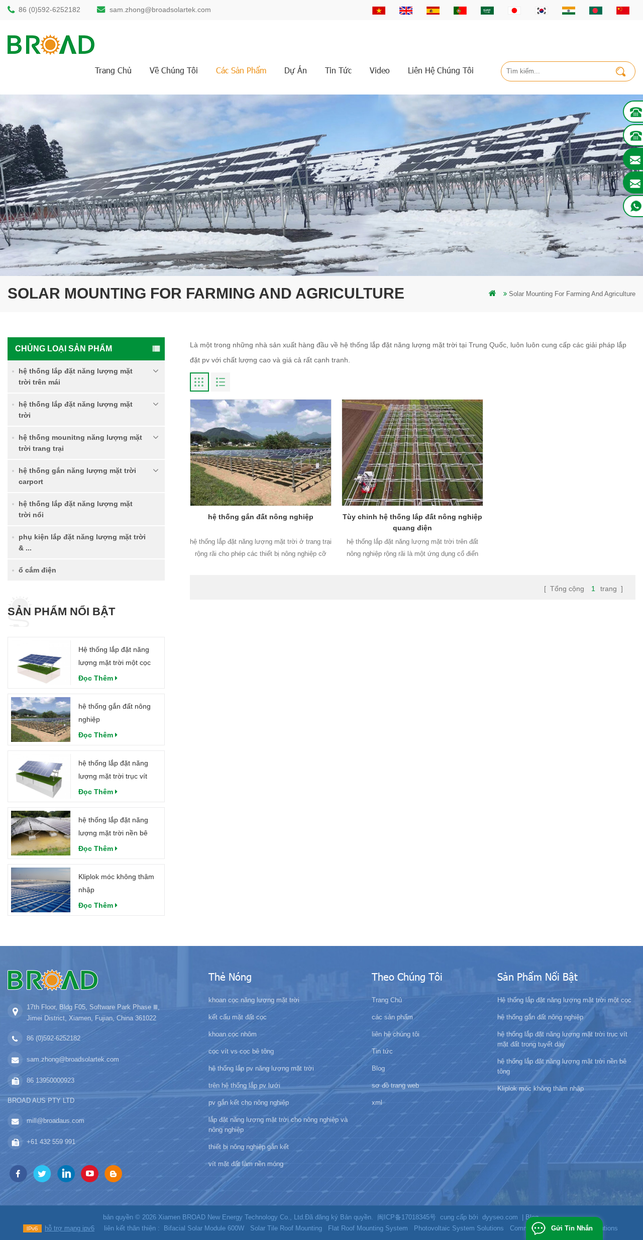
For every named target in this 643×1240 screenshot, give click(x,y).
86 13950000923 (50, 1080)
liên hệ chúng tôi (441, 70)
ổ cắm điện (37, 570)
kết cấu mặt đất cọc (237, 1017)
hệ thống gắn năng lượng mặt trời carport (77, 476)
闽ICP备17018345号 (406, 1217)
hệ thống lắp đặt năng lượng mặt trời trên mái (76, 376)
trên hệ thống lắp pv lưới (244, 1085)
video (380, 70)
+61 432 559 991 (51, 1142)
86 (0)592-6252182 (49, 10)
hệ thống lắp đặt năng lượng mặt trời (76, 409)
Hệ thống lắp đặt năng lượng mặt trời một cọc (114, 655)
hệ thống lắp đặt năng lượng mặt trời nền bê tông (113, 827)
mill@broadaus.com (55, 1120)
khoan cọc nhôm (232, 1034)
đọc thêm (95, 678)
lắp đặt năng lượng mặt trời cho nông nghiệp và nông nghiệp (278, 1124)
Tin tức (338, 70)
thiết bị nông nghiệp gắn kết (248, 1147)
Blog (378, 1068)
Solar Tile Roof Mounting (286, 1228)
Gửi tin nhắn (572, 1228)
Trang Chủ (113, 70)
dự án (295, 70)
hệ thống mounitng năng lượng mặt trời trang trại (80, 442)
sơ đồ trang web (395, 1085)
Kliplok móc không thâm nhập (116, 883)
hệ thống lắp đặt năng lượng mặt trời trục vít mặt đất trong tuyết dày (115, 771)
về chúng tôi (174, 70)
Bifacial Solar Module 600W (204, 1228)
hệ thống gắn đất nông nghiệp (114, 712)
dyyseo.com (500, 1217)
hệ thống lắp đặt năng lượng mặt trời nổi (76, 509)
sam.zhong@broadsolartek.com (160, 10)
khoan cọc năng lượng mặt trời (253, 1000)
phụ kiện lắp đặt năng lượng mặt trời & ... (82, 542)
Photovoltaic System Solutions (459, 1228)
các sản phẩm (241, 70)
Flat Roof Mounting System (368, 1228)
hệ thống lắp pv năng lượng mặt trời (261, 1068)
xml (377, 1102)
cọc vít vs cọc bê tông (241, 1051)
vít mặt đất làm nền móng (245, 1164)
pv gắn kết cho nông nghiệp (248, 1102)
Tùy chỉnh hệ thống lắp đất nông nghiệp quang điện (412, 522)
